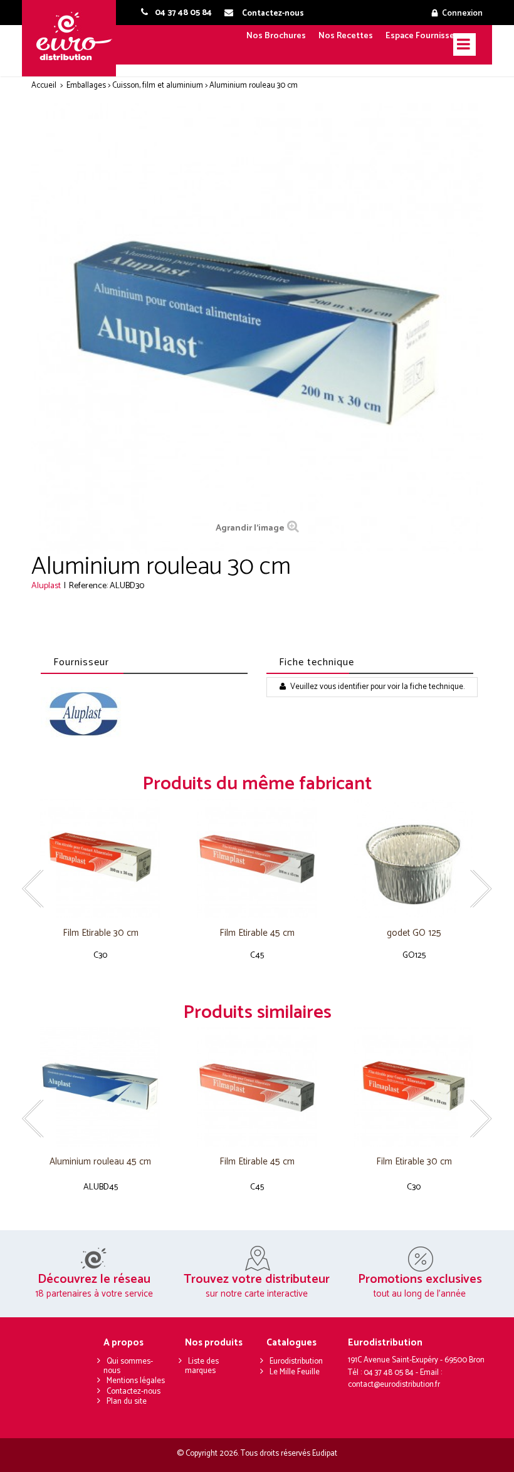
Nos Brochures (276, 36)
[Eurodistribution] (73, 38)
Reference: (88, 586)
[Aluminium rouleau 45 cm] (100, 1087)
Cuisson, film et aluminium (157, 85)
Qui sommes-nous (128, 1366)
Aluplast (46, 586)
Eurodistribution (296, 1361)
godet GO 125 (414, 933)
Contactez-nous (133, 1391)
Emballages (86, 85)
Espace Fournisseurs (426, 36)
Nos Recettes (345, 36)
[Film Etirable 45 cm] (257, 858)
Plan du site (127, 1401)
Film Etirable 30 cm (101, 933)
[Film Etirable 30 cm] (100, 858)
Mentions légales (136, 1380)
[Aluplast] (83, 714)
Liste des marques (202, 1366)
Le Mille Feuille (295, 1372)
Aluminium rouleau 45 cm (100, 1162)
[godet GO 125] (413, 858)
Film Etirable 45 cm (257, 933)
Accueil (43, 85)
